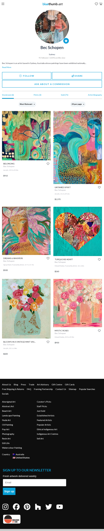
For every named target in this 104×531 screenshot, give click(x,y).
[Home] (53, 4)
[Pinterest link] (29, 510)
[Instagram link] (7, 510)
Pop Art (5, 429)
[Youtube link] (61, 510)
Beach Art (6, 411)
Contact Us (61, 389)
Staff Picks (42, 406)
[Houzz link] (40, 510)
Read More (6, 67)
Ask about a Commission (52, 84)
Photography (8, 434)
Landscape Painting (11, 415)
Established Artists (45, 415)
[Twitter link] (50, 510)
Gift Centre (57, 384)
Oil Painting (7, 424)
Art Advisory (43, 384)
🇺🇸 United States (21, 457)
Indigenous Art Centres (47, 434)
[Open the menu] (3, 4)
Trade (31, 384)
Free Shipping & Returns (13, 389)
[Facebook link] (18, 510)
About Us (6, 384)
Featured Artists (44, 420)
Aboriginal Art (8, 401)
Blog (16, 384)
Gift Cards (70, 384)
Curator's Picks (44, 401)
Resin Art (6, 438)
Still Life (5, 443)
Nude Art (6, 420)
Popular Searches (87, 389)
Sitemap (72, 389)
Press (23, 384)
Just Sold (41, 411)
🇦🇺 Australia (18, 454)
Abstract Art (8, 406)
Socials (5, 393)
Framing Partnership (43, 389)
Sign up (9, 491)
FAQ (29, 389)
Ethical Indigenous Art (47, 429)
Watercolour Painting (12, 447)
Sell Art (40, 438)
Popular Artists (44, 424)
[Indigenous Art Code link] (34, 519)
